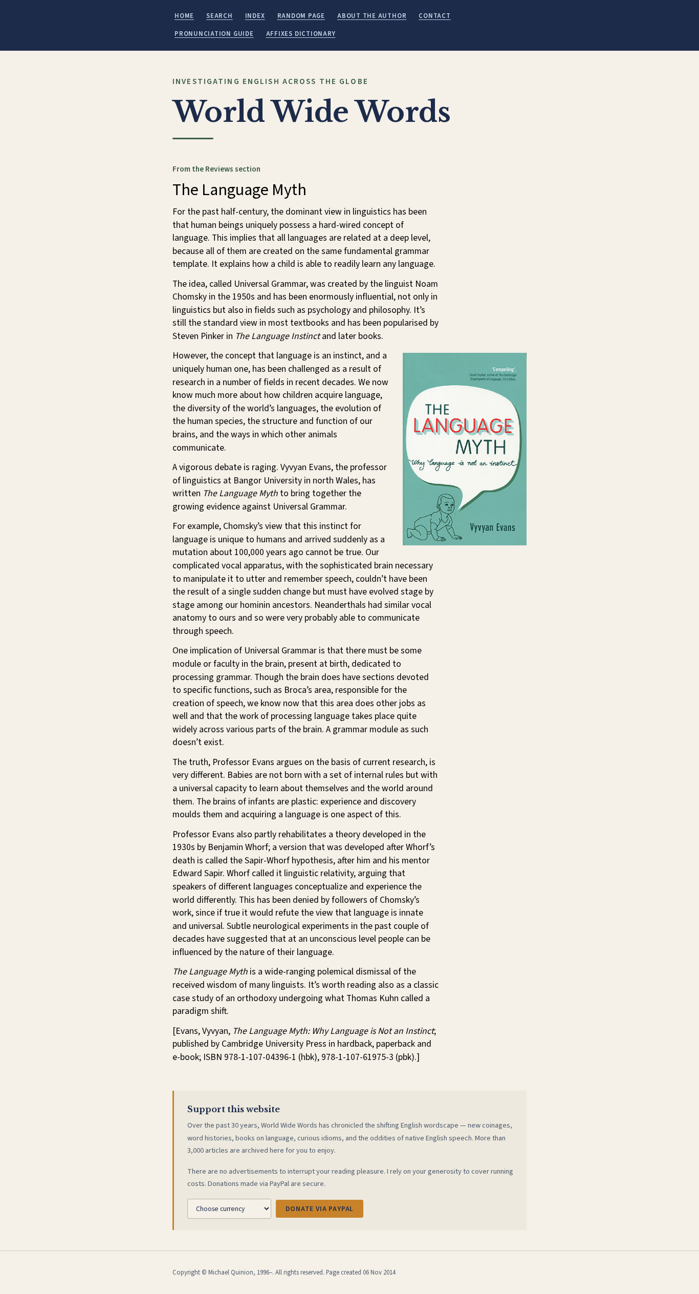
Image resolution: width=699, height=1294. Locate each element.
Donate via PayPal (320, 1209)
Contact (434, 15)
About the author (371, 15)
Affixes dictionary (301, 33)
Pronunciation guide (214, 33)
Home (184, 15)
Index (255, 15)
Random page (301, 15)
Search (219, 15)
